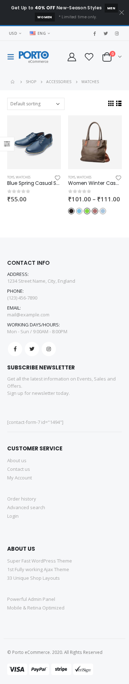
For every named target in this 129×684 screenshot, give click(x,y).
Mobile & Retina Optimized (35, 607)
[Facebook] (94, 33)
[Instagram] (116, 33)
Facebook (15, 349)
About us (17, 460)
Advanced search (26, 507)
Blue (79, 211)
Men (111, 8)
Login (13, 516)
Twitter (32, 349)
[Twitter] (105, 33)
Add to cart (49, 127)
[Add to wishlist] (57, 177)
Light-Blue (103, 211)
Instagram (49, 349)
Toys (10, 177)
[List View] (118, 103)
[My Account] (72, 57)
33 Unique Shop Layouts (33, 578)
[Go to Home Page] (13, 81)
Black (71, 211)
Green (87, 211)
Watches (23, 177)
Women (44, 17)
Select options (110, 127)
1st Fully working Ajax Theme (38, 569)
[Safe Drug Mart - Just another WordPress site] (34, 57)
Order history (21, 499)
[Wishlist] (89, 57)
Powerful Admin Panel (31, 599)
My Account (19, 477)
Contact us (18, 469)
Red (95, 211)
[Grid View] (111, 103)
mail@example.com (28, 314)
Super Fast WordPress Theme (39, 561)
